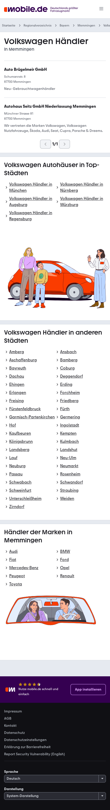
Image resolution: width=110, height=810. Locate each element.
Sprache (11, 772)
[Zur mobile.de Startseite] (45, 9)
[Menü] (101, 9)
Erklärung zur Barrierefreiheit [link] (27, 747)
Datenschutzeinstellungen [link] (25, 740)
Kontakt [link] (10, 726)
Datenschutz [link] (14, 733)
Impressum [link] (13, 711)
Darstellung (14, 789)
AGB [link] (7, 719)
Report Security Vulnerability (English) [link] (34, 754)
